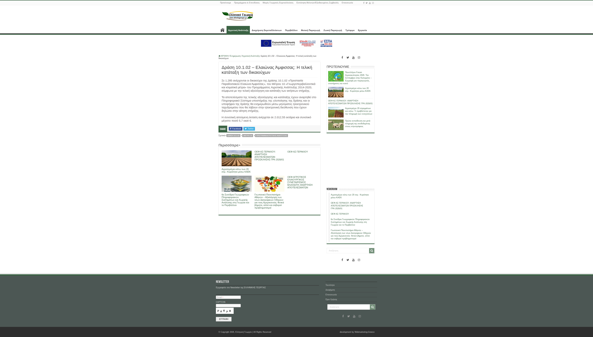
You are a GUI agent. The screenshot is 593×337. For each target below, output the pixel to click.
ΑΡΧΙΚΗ (223, 30)
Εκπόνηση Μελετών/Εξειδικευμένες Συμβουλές (317, 3)
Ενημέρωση (235, 56)
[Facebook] (364, 3)
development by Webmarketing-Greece (357, 332)
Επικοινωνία (347, 3)
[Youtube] (370, 3)
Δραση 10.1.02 (233, 135)
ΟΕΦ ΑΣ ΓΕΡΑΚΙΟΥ (297, 151)
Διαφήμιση (330, 290)
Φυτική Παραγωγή (310, 30)
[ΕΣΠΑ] (296, 43)
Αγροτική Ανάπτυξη (238, 30)
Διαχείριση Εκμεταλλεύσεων (267, 30)
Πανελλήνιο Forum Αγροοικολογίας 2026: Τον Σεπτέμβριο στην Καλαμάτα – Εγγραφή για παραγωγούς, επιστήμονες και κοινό (350, 78)
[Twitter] (366, 3)
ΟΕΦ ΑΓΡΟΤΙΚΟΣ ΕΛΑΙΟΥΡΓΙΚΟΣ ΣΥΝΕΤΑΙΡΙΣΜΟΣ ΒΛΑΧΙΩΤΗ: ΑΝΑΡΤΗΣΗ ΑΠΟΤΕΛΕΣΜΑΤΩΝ (300, 182)
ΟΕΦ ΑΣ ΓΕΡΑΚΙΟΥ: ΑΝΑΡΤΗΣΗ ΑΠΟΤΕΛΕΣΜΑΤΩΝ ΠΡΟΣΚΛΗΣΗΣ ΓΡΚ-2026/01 (269, 155)
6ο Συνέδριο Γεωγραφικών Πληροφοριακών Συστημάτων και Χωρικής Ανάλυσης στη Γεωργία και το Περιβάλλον (235, 199)
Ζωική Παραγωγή (333, 30)
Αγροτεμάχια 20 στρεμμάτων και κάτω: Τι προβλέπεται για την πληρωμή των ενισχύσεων (358, 111)
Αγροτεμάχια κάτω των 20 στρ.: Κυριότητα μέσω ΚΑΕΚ (236, 170)
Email (220, 297)
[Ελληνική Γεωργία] (238, 15)
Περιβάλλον (291, 30)
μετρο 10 (248, 135)
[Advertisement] (350, 160)
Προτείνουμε (225, 3)
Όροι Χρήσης (331, 299)
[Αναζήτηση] (371, 250)
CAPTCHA (221, 302)
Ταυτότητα (330, 285)
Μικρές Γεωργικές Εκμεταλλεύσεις (278, 3)
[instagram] (373, 3)
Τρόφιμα (350, 30)
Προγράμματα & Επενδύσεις (247, 3)
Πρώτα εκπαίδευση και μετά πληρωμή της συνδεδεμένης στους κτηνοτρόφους (357, 124)
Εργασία (362, 30)
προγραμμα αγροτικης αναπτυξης (271, 135)
